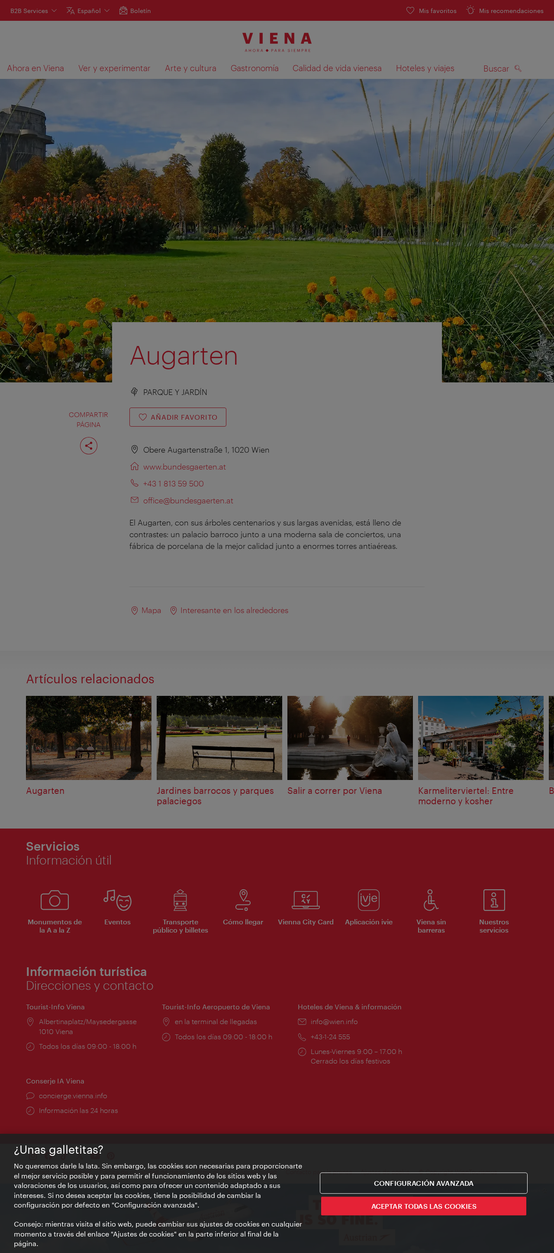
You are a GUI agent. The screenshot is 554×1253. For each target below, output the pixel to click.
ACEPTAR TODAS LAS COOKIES (424, 1206)
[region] (277, 1193)
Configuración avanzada (424, 1183)
